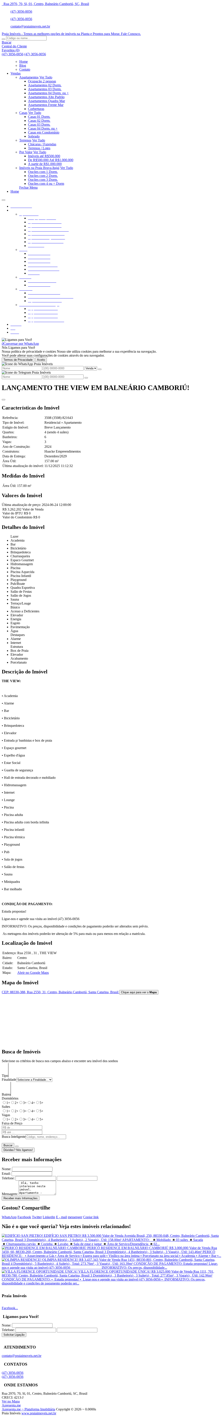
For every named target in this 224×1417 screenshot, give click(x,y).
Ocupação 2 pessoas (42, 81)
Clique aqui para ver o (139, 992)
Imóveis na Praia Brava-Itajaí (39, 168)
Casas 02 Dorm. (39, 120)
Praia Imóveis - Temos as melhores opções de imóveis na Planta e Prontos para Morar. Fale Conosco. (71, 34)
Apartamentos (28, 77)
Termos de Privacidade (18, 359)
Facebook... (10, 1308)
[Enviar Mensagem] (86, 377)
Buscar (8, 1145)
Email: (6, 1173)
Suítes (6, 1107)
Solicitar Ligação (14, 1334)
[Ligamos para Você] (17, 340)
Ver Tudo (45, 77)
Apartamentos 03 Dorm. (44, 89)
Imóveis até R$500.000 (44, 156)
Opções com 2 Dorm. (43, 176)
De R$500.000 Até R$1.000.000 (50, 160)
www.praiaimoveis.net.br (38, 1413)
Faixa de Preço (12, 1123)
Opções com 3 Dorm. (43, 179)
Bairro (6, 1094)
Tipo (5, 1075)
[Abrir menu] (3, 199)
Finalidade (9, 1079)
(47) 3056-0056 (21, 11)
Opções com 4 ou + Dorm (46, 183)
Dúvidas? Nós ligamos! (18, 1150)
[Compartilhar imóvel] (3, 399)
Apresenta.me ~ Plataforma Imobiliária (28, 1409)
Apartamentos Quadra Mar (46, 101)
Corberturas (36, 109)
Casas (23, 113)
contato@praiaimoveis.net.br (30, 26)
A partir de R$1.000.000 (45, 164)
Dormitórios (10, 1098)
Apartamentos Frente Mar (45, 105)
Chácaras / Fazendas (42, 144)
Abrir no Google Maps (33, 972)
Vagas (6, 1115)
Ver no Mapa (11, 1401)
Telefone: (8, 1178)
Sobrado (34, 136)
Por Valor (25, 152)
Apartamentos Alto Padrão (46, 97)
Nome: (6, 1169)
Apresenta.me (11, 1405)
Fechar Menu (28, 187)
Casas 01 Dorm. (39, 117)
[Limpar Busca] (17, 1146)
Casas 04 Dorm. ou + (43, 128)
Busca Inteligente (14, 1136)
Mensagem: (10, 1194)
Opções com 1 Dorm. (43, 172)
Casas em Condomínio (43, 132)
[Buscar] (3, 39)
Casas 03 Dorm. (39, 124)
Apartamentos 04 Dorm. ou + (48, 93)
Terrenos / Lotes (39, 148)
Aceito (41, 359)
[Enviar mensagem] (100, 369)
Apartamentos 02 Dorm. (44, 85)
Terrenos (25, 140)
